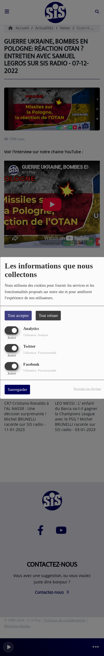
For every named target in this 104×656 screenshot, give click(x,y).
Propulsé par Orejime (87, 388)
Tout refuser (48, 316)
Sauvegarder (17, 389)
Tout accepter (18, 316)
